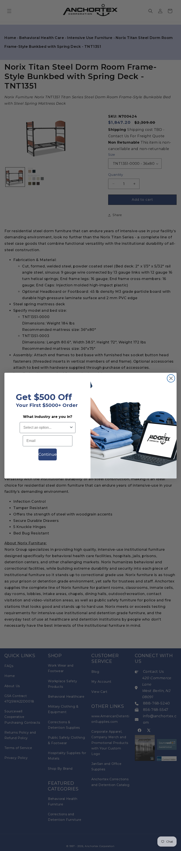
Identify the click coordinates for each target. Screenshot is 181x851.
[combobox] (46, 427)
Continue (47, 454)
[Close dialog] (171, 378)
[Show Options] (71, 427)
